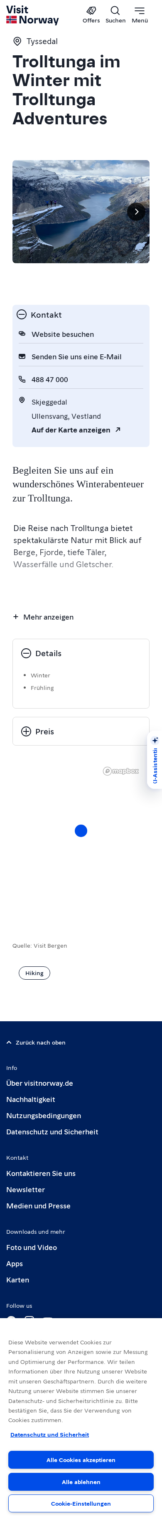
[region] (81, 839)
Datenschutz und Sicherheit (52, 1131)
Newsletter (25, 1189)
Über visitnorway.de (39, 1082)
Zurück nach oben (41, 1042)
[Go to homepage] (33, 15)
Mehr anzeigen (48, 616)
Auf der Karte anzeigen (71, 429)
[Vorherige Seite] (26, 212)
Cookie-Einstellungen (81, 1503)
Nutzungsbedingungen (43, 1115)
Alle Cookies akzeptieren (81, 1459)
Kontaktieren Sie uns (41, 1173)
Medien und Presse (38, 1205)
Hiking (34, 972)
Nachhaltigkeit (30, 1099)
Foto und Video (31, 1247)
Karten (17, 1279)
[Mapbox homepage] (121, 771)
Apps (14, 1263)
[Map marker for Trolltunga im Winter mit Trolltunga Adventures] (81, 831)
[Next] (136, 212)
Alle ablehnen (81, 1481)
